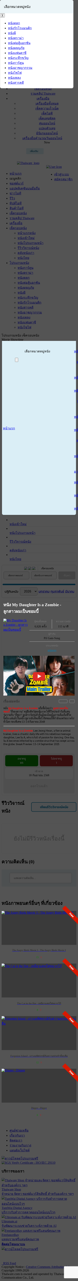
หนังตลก (52, 650)
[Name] (16, 360)
